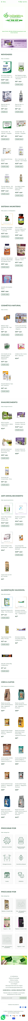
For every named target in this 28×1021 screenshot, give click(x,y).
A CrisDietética (14, 976)
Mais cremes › (4, 309)
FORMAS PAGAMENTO (13, 1004)
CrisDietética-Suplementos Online (15, 1011)
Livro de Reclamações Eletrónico (14, 987)
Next (26, 43)
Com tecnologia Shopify (13, 1012)
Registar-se (23, 997)
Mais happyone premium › (8, 686)
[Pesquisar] (19, 1)
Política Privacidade (14, 978)
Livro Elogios (14, 983)
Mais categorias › (5, 832)
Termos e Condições (14, 982)
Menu (4, 1)
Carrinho (24, 1)
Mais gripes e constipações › (8, 210)
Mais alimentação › (6, 594)
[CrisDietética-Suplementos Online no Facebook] (20, 1007)
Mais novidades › (5, 58)
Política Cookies (14, 980)
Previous (2, 43)
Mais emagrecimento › (7, 406)
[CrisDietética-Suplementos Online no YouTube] (25, 1007)
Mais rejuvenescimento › (7, 500)
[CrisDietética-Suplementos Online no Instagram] (23, 1007)
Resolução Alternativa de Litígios (14, 985)
